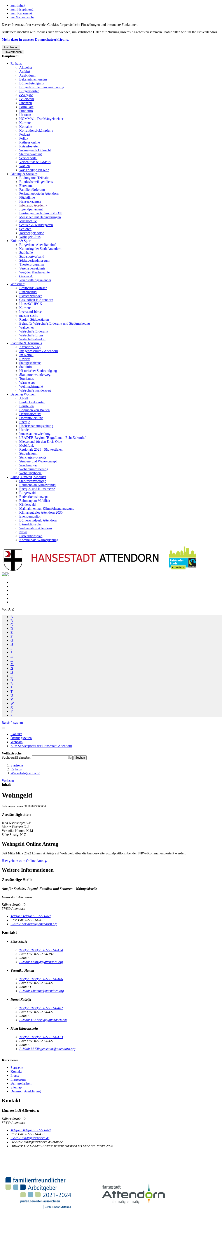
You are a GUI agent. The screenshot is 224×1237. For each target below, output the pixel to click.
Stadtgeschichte (30, 363)
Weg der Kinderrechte (34, 272)
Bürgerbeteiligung (31, 83)
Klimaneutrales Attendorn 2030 (41, 512)
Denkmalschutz (30, 414)
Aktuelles (25, 67)
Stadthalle (26, 252)
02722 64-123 (41, 1037)
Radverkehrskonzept (33, 497)
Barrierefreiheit (20, 1083)
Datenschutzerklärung (25, 1091)
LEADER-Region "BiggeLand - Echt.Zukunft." (52, 437)
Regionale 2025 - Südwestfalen (41, 449)
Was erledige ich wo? (34, 170)
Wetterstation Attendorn (35, 528)
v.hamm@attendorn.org (41, 991)
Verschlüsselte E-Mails (35, 162)
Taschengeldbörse (31, 233)
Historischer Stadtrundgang (38, 371)
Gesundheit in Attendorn (36, 300)
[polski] (7, 575)
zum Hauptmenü (21, 9)
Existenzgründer (30, 296)
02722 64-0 (30, 916)
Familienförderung (32, 189)
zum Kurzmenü (21, 13)
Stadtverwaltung (30, 154)
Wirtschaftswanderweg (35, 390)
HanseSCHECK (30, 304)
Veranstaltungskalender (35, 280)
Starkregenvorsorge (32, 457)
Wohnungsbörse (30, 473)
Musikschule (28, 221)
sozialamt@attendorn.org (33, 924)
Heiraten (25, 115)
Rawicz (24, 359)
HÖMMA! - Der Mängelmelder (41, 119)
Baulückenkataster (32, 402)
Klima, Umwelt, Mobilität (28, 477)
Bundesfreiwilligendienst (36, 182)
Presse (14, 1075)
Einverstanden (13, 52)
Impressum (18, 1079)
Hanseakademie (30, 201)
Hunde (24, 430)
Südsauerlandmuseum (34, 260)
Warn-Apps (27, 382)
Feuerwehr (26, 99)
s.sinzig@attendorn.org (41, 962)
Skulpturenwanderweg (35, 374)
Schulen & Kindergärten (36, 225)
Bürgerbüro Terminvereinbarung (41, 87)
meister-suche (28, 315)
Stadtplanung (28, 453)
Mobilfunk (26, 445)
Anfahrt (24, 71)
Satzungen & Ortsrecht (35, 150)
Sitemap (16, 1087)
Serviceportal (28, 158)
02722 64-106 (41, 979)
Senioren (25, 229)
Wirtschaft (17, 284)
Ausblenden (11, 47)
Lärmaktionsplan (30, 524)
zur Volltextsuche (22, 17)
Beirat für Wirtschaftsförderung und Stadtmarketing (54, 323)
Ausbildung (27, 75)
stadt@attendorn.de (29, 1138)
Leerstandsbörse (30, 311)
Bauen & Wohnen (22, 394)
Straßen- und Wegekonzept (38, 461)
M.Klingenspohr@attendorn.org (47, 1049)
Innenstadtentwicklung (35, 434)
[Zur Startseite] (100, 570)
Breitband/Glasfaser (33, 288)
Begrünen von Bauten (34, 410)
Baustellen (26, 406)
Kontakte (25, 126)
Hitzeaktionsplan (30, 536)
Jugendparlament (31, 209)
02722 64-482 (41, 1008)
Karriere (25, 122)
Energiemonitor (30, 516)
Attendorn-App (29, 347)
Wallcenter (26, 327)
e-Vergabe (26, 95)
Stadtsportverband (31, 256)
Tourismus (26, 378)
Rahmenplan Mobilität (34, 500)
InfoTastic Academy (33, 205)
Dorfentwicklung (31, 418)
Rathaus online (29, 142)
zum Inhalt (17, 5)
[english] (3, 575)
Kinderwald (27, 504)
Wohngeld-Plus (29, 237)
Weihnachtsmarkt (31, 386)
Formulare (26, 107)
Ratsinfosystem (29, 146)
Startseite (16, 765)
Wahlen (24, 166)
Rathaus (16, 63)
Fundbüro (26, 111)
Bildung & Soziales (23, 174)
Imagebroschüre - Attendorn (38, 351)
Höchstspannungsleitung (36, 426)
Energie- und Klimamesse (37, 489)
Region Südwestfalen (34, 319)
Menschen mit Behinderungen (40, 217)
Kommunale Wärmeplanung (38, 540)
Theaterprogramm (31, 264)
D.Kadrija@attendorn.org (43, 1020)
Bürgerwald (27, 493)
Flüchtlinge (27, 197)
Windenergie (28, 465)
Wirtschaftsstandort (32, 339)
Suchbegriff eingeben (17, 757)
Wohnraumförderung (33, 469)
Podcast (24, 134)
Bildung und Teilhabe (34, 178)
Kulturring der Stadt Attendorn (40, 248)
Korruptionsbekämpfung (36, 130)
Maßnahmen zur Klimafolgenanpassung (46, 508)
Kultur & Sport (20, 241)
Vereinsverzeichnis (32, 268)
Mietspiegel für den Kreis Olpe (40, 441)
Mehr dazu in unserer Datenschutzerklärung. (35, 39)
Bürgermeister (29, 91)
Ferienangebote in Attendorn (39, 193)
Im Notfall (26, 355)
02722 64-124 (41, 950)
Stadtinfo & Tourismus (26, 343)
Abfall (23, 398)
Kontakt (16, 1071)
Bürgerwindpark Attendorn (38, 520)
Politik (23, 138)
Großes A (26, 276)
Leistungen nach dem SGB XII (40, 213)
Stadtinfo (25, 367)
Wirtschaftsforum (31, 335)
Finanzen (25, 103)
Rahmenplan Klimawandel (37, 485)
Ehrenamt (26, 185)
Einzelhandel (28, 292)
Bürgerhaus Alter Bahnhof (37, 245)
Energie (24, 422)
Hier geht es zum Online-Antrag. (24, 861)
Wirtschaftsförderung (33, 331)
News (23, 532)
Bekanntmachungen (33, 79)
